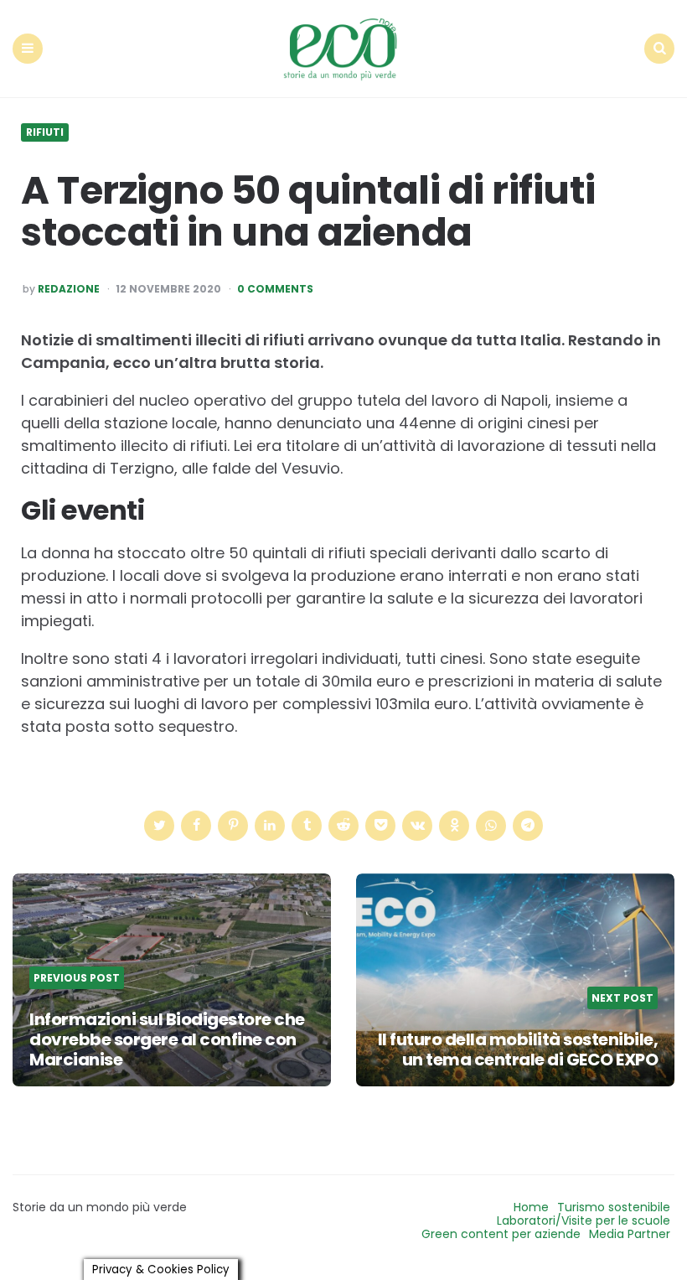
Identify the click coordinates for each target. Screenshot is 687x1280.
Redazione (69, 289)
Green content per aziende (501, 1234)
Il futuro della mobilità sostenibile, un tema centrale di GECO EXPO (518, 1049)
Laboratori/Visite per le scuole (583, 1220)
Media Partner (629, 1234)
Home (531, 1207)
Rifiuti (45, 132)
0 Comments (275, 289)
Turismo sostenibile (613, 1207)
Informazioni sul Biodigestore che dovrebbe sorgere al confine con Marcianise (167, 1039)
